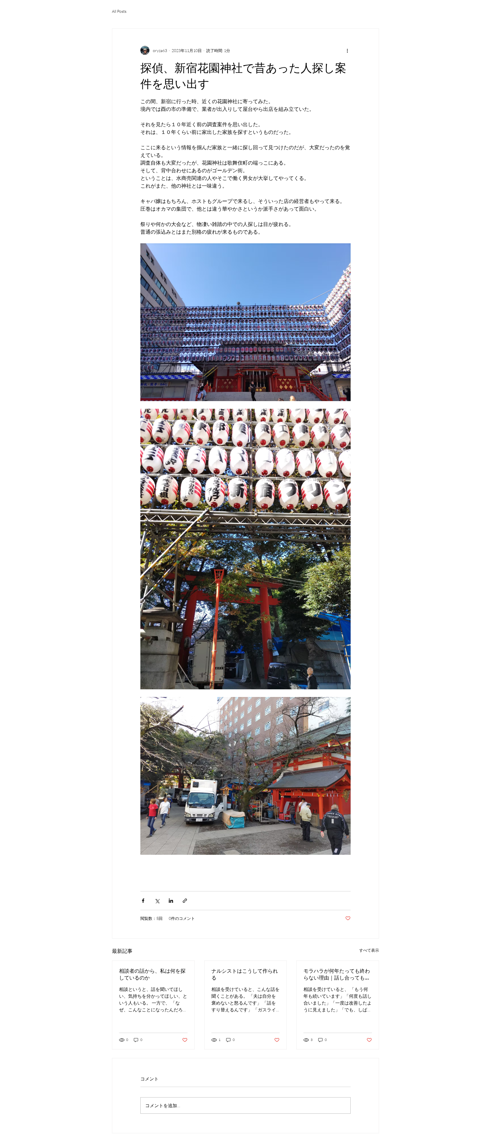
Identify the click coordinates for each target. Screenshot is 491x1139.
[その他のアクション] (347, 50)
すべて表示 (369, 950)
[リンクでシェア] (185, 900)
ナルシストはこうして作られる (244, 974)
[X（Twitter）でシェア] (157, 900)
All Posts (119, 11)
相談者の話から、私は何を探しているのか (152, 974)
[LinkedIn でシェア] (171, 900)
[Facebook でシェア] (143, 900)
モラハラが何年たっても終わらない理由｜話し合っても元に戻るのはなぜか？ (336, 974)
